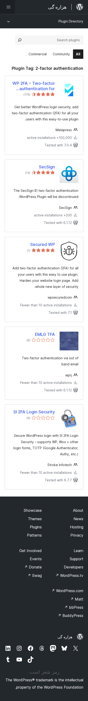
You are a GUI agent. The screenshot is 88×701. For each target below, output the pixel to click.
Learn (78, 550)
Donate (33, 567)
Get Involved (30, 550)
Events (36, 558)
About (78, 510)
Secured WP (42, 244)
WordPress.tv (69, 575)
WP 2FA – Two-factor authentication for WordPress (33, 86)
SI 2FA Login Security (34, 411)
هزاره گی (64, 636)
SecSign (47, 166)
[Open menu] (7, 7)
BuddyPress (70, 615)
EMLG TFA (45, 334)
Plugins (36, 527)
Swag (34, 575)
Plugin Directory (70, 21)
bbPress (73, 607)
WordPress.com (67, 590)
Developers (73, 567)
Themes (35, 518)
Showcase (33, 510)
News (78, 518)
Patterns (34, 535)
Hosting (76, 527)
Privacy (76, 535)
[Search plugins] (19, 40)
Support (76, 558)
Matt (76, 599)
